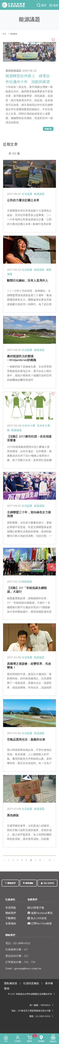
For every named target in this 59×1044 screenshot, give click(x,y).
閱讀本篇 (48, 129)
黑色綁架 (13, 815)
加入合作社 (48, 883)
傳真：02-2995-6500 (39, 1016)
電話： (9, 943)
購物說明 (11, 883)
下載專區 (10, 918)
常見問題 (10, 907)
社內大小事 (28, 425)
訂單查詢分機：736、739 (20, 962)
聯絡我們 (10, 912)
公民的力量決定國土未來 (23, 200)
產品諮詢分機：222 (16, 955)
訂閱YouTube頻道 (41, 923)
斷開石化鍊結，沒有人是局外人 (27, 280)
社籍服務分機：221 (16, 949)
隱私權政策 (10, 983)
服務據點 (29, 883)
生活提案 (27, 193)
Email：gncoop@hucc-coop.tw (23, 968)
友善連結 (10, 923)
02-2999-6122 (17, 943)
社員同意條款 (31, 983)
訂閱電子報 (37, 907)
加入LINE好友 (38, 918)
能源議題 (13, 34)
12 (49, 860)
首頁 (4, 34)
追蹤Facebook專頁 (41, 912)
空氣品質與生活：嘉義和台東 (26, 739)
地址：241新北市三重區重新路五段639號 (30, 1010)
